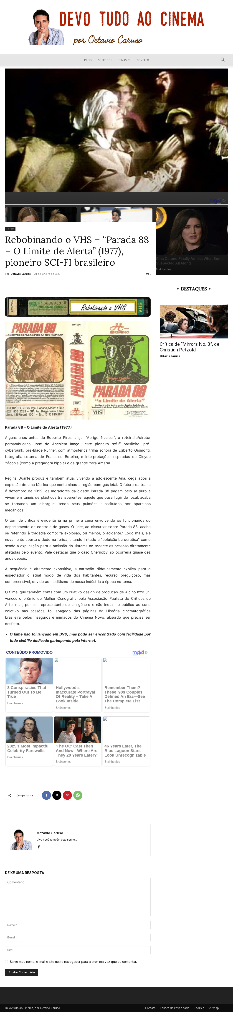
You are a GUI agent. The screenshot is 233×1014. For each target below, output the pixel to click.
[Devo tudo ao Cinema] (116, 27)
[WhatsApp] (77, 795)
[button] (222, 60)
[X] (56, 795)
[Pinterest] (67, 795)
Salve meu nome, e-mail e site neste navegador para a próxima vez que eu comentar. (73, 961)
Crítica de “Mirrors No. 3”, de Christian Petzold (189, 347)
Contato (143, 60)
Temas (122, 60)
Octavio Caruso (20, 273)
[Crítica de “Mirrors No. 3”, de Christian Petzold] (194, 321)
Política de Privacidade (174, 1008)
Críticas (10, 229)
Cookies (199, 1008)
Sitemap (213, 1008)
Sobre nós (105, 60)
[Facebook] (46, 795)
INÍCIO (88, 60)
